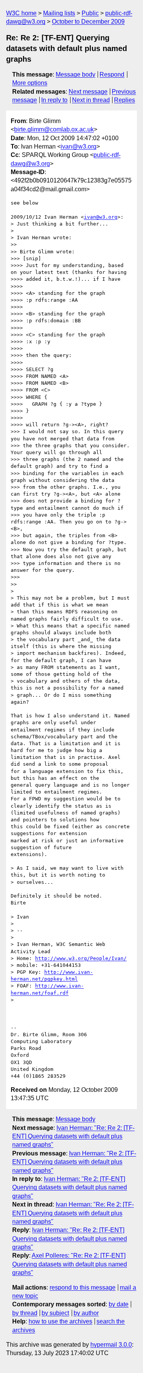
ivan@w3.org (78, 146)
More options (29, 83)
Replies (124, 100)
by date (119, 1304)
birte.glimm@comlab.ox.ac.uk (54, 129)
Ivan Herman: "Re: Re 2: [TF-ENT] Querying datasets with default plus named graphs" (73, 1136)
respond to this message (83, 1287)
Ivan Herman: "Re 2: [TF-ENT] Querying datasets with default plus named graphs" (74, 1162)
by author (86, 1313)
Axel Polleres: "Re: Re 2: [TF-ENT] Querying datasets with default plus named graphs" (69, 1264)
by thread (24, 1313)
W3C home (21, 13)
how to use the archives (60, 1321)
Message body (75, 74)
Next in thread (91, 100)
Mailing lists (59, 13)
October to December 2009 (88, 21)
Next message (88, 91)
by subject (55, 1313)
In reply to (54, 100)
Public (90, 13)
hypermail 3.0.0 (111, 1344)
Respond (112, 74)
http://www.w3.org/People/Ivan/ (81, 958)
